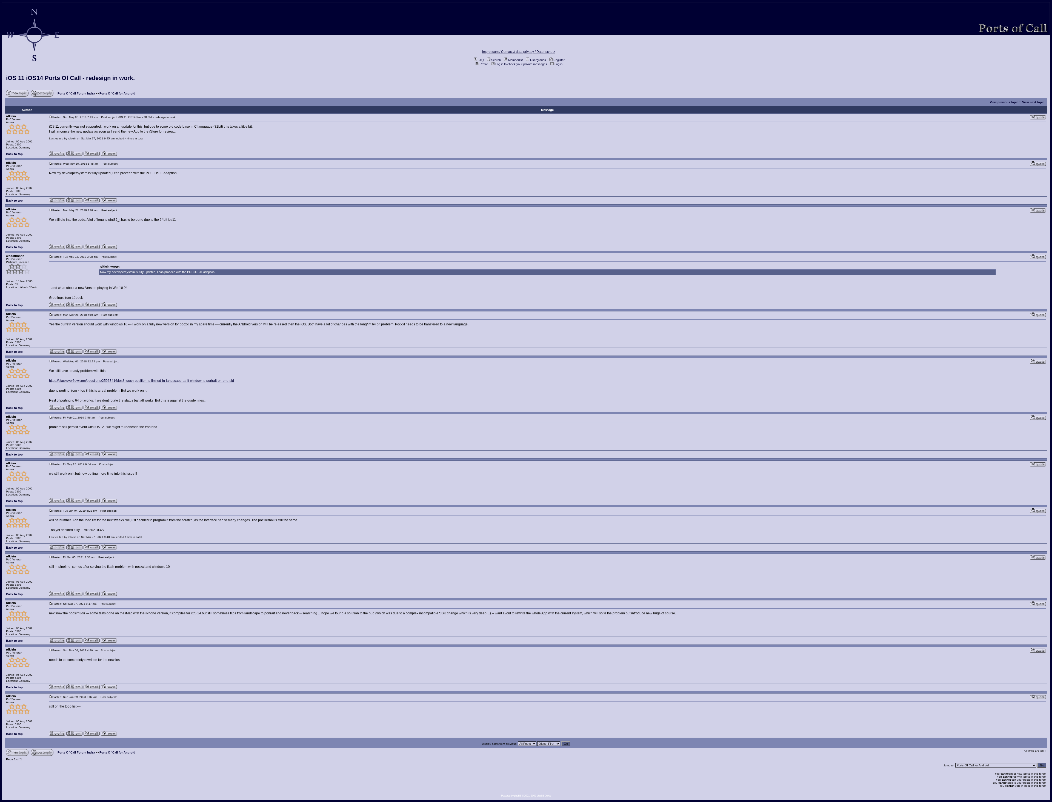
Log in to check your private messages (521, 64)
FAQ (481, 60)
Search (496, 60)
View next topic (1033, 102)
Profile (484, 64)
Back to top (14, 154)
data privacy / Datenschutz (535, 52)
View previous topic (1004, 102)
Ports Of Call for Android (117, 93)
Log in (558, 64)
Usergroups (538, 60)
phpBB (517, 795)
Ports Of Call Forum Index (76, 93)
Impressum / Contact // (499, 52)
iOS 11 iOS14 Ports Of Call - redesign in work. (70, 78)
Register (559, 60)
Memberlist (515, 60)
